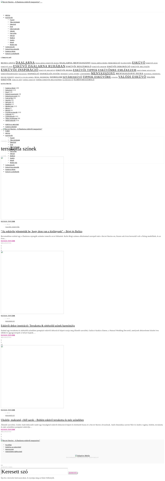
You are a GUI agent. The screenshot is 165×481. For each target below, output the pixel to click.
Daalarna (25, 62)
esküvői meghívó (47, 70)
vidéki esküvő (29, 79)
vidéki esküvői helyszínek (49, 80)
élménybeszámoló (84, 80)
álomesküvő (67, 79)
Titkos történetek (15, 22)
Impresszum (9, 449)
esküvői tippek (85, 70)
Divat (11, 27)
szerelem (56, 77)
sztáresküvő (72, 77)
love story (73, 74)
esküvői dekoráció (118, 66)
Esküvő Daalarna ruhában (39, 66)
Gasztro (12, 40)
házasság (23, 73)
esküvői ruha (64, 70)
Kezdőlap (8, 445)
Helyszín (12, 36)
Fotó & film (13, 33)
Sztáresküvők (10, 47)
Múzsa (7, 108)
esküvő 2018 (152, 63)
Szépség (12, 31)
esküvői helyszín (140, 67)
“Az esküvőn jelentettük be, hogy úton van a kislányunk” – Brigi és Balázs (41, 231)
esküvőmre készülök (146, 70)
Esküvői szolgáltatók (12, 54)
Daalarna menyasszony (75, 63)
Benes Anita (8, 63)
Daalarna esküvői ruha (47, 63)
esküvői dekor (99, 67)
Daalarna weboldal (11, 127)
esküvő (138, 62)
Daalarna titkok (10, 51)
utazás (115, 77)
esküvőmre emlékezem (117, 70)
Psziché (12, 20)
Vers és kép (17, 79)
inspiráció (33, 74)
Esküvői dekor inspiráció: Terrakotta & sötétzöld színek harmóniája (38, 325)
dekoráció (114, 63)
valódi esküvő (132, 76)
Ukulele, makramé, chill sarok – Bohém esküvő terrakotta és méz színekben (42, 419)
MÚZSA (7, 15)
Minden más (13, 45)
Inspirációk (9, 18)
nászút (10, 77)
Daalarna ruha (99, 63)
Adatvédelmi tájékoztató (13, 452)
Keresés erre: (7, 467)
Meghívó (12, 38)
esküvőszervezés (9, 74)
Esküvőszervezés (14, 29)
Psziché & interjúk (11, 112)
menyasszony (103, 73)
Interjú (64, 74)
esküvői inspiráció (19, 70)
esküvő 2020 (7, 67)
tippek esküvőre (97, 76)
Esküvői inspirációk (11, 94)
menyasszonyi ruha (129, 73)
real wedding (42, 77)
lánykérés (85, 74)
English (7, 131)
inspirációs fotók (50, 74)
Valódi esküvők (10, 120)
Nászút (12, 42)
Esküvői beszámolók (12, 49)
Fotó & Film (9, 98)
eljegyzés (126, 63)
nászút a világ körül (24, 77)
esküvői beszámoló (78, 66)
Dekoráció (13, 24)
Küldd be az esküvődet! (12, 124)
